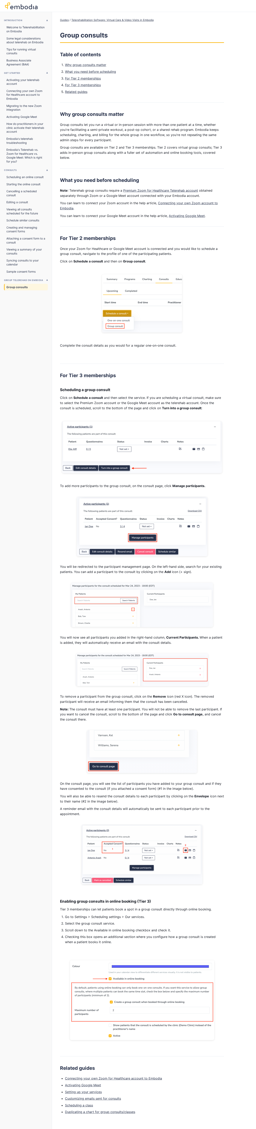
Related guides (76, 92)
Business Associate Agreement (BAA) (18, 62)
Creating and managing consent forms (21, 229)
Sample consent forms (21, 271)
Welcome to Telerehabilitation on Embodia (25, 29)
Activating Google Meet (21, 116)
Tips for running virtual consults (21, 51)
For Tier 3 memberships (83, 85)
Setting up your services (83, 1092)
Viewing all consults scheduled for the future (22, 211)
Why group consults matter (85, 65)
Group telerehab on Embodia (23, 280)
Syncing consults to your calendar (22, 262)
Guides (64, 20)
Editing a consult (17, 202)
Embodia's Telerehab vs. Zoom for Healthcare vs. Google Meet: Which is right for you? (24, 155)
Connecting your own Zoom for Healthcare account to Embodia (24, 94)
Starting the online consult (23, 184)
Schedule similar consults (22, 220)
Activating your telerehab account (22, 82)
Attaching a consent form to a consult (25, 240)
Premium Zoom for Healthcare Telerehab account (160, 190)
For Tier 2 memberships (83, 78)
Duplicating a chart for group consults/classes (100, 1112)
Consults (10, 170)
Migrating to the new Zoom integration (24, 107)
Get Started (12, 73)
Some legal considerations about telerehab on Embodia (24, 40)
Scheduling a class (79, 1105)
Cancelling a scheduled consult (21, 193)
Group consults (17, 287)
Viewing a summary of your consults (24, 251)
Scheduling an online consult (25, 177)
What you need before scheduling (90, 72)
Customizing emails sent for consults (93, 1098)
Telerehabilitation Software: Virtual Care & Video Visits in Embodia (112, 20)
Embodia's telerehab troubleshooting (19, 140)
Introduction (13, 20)
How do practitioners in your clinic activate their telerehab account (25, 127)
